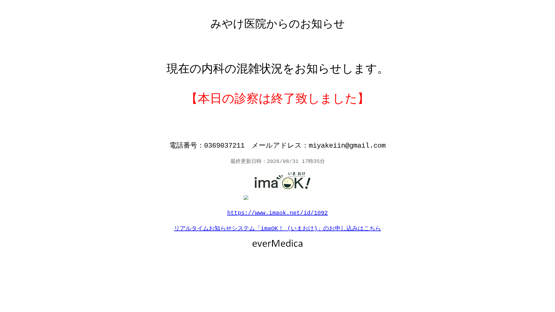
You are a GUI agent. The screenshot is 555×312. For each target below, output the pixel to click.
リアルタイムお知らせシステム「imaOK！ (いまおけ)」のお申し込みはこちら (277, 228)
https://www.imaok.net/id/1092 (277, 213)
